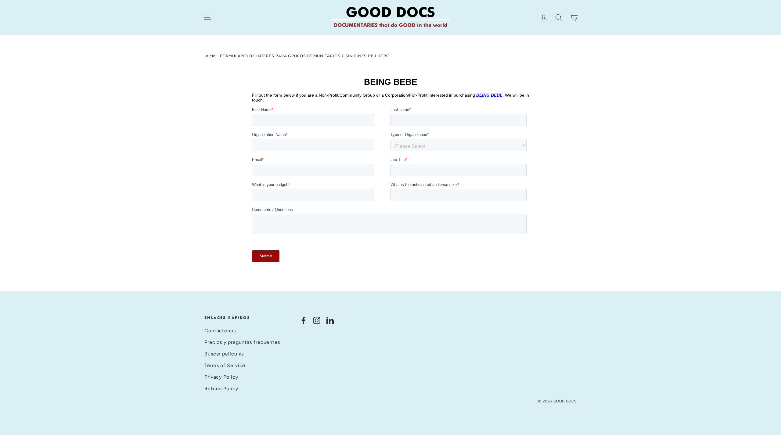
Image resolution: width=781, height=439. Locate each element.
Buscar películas (224, 354)
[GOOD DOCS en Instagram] (316, 320)
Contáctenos (220, 331)
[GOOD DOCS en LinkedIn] (330, 320)
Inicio (210, 56)
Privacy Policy (221, 377)
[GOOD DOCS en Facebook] (303, 320)
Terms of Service (224, 365)
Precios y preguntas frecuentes (242, 342)
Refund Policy (221, 388)
